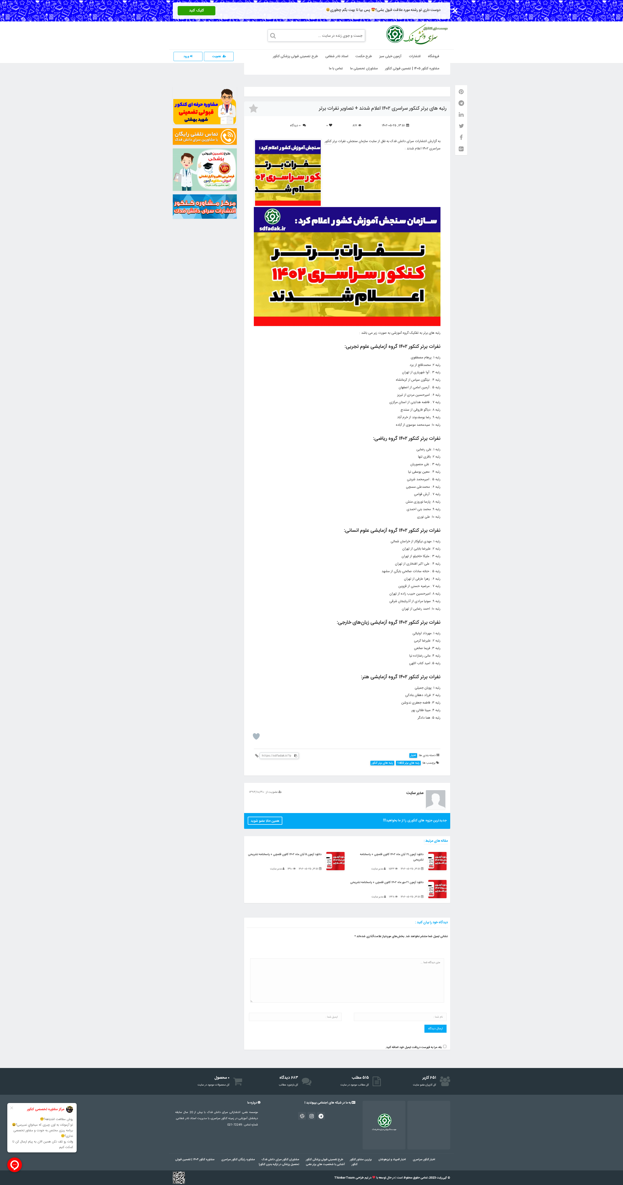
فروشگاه (433, 56)
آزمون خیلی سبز (390, 56)
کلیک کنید (196, 11)
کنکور (328, 141)
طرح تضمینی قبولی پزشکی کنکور (295, 56)
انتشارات (415, 56)
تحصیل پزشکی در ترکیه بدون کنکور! (279, 1164)
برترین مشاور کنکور (361, 1159)
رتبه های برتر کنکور (382, 763)
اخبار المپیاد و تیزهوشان (392, 1159)
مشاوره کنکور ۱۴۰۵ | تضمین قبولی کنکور (412, 69)
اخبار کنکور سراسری (424, 1159)
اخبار (413, 755)
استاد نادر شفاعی (336, 56)
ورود (186, 56)
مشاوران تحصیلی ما (364, 69)
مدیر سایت (414, 793)
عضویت (216, 56)
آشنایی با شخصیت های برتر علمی (325, 1164)
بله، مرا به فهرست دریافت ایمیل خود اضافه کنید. (413, 1047)
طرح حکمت (364, 56)
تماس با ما (336, 69)
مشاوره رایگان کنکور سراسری (238, 1159)
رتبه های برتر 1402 (408, 763)
